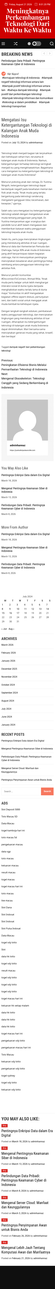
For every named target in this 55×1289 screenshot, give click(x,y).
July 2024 (6, 708)
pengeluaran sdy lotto (13, 1068)
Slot (3, 949)
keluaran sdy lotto (11, 1061)
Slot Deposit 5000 (10, 809)
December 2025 (9, 669)
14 (47, 609)
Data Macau (7, 823)
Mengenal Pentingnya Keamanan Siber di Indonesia (27, 748)
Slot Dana (6, 907)
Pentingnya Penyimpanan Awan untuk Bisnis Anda (26, 780)
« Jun (4, 629)
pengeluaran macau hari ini (16, 1047)
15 (3, 613)
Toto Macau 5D (9, 816)
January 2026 (8, 660)
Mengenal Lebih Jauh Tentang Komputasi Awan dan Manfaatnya (25, 1250)
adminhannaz (36, 142)
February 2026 (8, 652)
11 (25, 609)
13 (40, 609)
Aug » (11, 629)
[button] (49, 53)
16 (10, 613)
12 (32, 609)
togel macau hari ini (12, 886)
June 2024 (6, 716)
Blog (4, 1126)
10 (18, 609)
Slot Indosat (7, 914)
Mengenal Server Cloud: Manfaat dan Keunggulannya (25, 1205)
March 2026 (7, 645)
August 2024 (7, 700)
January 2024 (8, 724)
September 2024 (9, 692)
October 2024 (8, 684)
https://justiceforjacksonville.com (22, 450)
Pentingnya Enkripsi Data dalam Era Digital (25, 475)
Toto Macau (7, 1054)
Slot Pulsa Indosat (11, 928)
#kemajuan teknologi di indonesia (21, 77)
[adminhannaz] (27, 420)
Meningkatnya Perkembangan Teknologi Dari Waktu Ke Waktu (27, 20)
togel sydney (8, 1075)
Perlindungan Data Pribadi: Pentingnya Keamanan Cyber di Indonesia (23, 62)
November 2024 (9, 676)
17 (18, 613)
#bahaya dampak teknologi (22, 90)
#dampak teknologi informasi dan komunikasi (27, 98)
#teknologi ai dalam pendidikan (20, 102)
